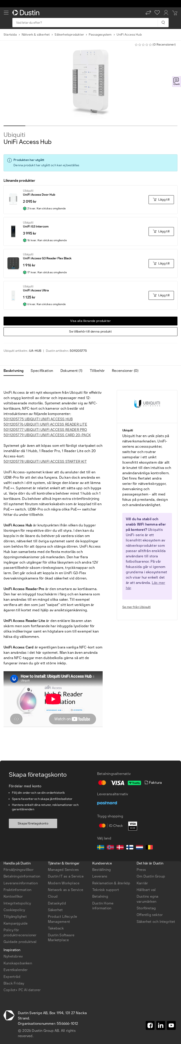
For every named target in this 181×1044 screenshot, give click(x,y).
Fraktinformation (17, 890)
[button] (148, 12)
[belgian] (149, 848)
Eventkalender (16, 970)
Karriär (142, 883)
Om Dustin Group (151, 876)
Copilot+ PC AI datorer (22, 990)
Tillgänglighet (15, 916)
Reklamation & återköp (111, 883)
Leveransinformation (21, 883)
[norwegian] (110, 848)
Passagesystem (100, 34)
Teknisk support (105, 890)
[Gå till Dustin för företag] (26, 12)
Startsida (10, 34)
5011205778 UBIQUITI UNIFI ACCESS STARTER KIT (45, 461)
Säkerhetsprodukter (69, 34)
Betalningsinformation (22, 876)
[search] (163, 22)
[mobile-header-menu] (6, 12)
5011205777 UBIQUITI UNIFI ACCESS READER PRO (45, 430)
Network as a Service (65, 890)
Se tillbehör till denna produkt (90, 331)
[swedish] (100, 848)
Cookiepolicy (14, 910)
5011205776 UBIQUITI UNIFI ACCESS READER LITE (45, 424)
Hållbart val (146, 890)
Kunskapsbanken (18, 963)
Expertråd (12, 977)
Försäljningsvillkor (19, 870)
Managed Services (63, 870)
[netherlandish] (139, 848)
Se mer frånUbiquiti (136, 607)
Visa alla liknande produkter (90, 321)
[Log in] (166, 12)
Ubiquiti (14, 134)
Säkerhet (55, 910)
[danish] (120, 848)
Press (141, 870)
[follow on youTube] (171, 1025)
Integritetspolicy (17, 903)
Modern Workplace (63, 883)
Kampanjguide (16, 923)
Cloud (53, 896)
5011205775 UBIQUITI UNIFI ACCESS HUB (38, 419)
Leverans (99, 876)
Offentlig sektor (150, 915)
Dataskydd (57, 903)
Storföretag (146, 908)
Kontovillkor (13, 896)
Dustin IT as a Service (66, 876)
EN (13, 807)
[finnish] (129, 848)
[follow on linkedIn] (160, 1025)
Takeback (56, 928)
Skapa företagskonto (33, 823)
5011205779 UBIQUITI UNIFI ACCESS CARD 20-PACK (47, 435)
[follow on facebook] (150, 1025)
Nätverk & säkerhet (36, 34)
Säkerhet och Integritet (156, 922)
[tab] (15, 371)
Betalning (100, 896)
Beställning (101, 870)
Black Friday (14, 983)
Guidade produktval (20, 942)
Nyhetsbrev (13, 956)
